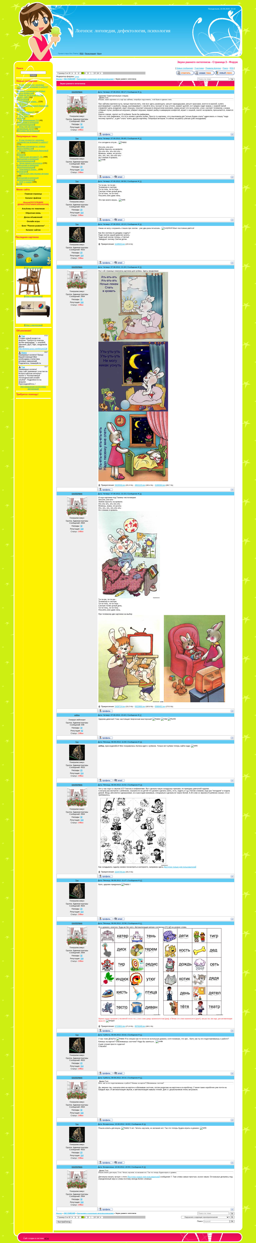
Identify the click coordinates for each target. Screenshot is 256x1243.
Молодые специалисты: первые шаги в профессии (31, 92)
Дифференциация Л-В (29, 120)
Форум (59, 79)
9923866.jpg (140, 706)
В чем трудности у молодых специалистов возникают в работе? (32, 86)
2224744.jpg (120, 872)
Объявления (22, 99)
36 (140, 494)
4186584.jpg (160, 485)
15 (95, 73)
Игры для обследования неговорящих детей (29, 128)
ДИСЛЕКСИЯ (23, 114)
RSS (81, 53)
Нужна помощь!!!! (27, 112)
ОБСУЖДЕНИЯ (69, 79)
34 (140, 224)
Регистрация (90, 53)
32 (140, 138)
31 (140, 92)
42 (141, 1035)
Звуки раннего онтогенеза (30, 163)
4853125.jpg (140, 485)
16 (98, 73)
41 (141, 923)
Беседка (21, 118)
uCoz (46, 1238)
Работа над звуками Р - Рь (31, 157)
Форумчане (22, 104)
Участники (199, 68)
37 (140, 715)
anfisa (77, 715)
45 (145, 1167)
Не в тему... (24, 116)
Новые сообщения (184, 68)
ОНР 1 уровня (25, 182)
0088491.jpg (160, 706)
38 (141, 742)
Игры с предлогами (33, 268)
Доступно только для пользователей (180, 867)
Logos (77, 76)
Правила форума (213, 68)
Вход (99, 53)
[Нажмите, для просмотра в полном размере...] (133, 341)
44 (145, 1124)
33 (140, 181)
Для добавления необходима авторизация (33, 388)
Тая (77, 138)
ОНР (19, 184)
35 (140, 267)
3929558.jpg (120, 485)
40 (141, 880)
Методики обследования (28, 131)
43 (141, 1078)
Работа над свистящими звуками (34, 174)
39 (141, 785)
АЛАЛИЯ (21, 110)
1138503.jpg (120, 244)
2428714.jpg (120, 706)
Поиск (225, 68)
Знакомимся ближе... (28, 101)
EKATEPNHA (77, 92)
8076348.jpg (140, 1026)
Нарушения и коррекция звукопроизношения (28, 123)
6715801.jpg (120, 1026)
